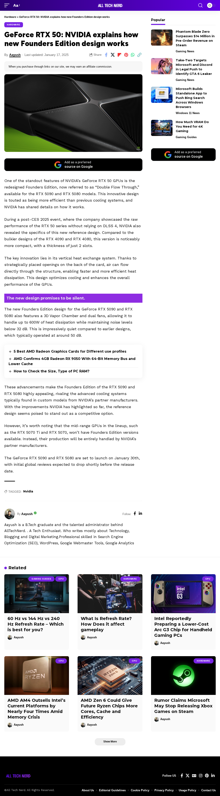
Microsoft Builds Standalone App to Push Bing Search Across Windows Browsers (191, 98)
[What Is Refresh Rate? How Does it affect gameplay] (110, 593)
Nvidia (28, 491)
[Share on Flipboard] (119, 54)
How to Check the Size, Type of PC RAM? (51, 371)
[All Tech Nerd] (110, 5)
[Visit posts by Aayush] (9, 514)
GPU (61, 579)
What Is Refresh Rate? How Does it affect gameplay (106, 624)
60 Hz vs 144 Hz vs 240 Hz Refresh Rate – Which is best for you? (36, 624)
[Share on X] (113, 54)
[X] (188, 775)
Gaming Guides (186, 137)
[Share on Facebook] (106, 54)
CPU (207, 579)
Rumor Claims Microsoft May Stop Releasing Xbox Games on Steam (183, 706)
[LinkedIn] (140, 514)
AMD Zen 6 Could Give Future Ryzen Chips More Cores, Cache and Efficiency (109, 709)
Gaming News (185, 51)
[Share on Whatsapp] (133, 54)
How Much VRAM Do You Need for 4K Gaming (192, 126)
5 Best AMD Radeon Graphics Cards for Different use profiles (70, 351)
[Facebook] (134, 514)
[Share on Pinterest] (126, 54)
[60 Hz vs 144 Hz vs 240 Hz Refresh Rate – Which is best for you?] (36, 593)
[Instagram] (200, 775)
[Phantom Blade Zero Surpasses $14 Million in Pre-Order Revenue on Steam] (162, 37)
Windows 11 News (188, 113)
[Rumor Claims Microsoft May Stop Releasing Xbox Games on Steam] (183, 675)
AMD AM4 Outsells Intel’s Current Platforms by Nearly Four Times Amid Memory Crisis (37, 709)
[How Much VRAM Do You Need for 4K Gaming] (162, 128)
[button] (8, 5)
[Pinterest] (207, 775)
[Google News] (194, 775)
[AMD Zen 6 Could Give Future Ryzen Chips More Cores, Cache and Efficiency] (110, 675)
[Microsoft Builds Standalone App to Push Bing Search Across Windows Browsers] (162, 95)
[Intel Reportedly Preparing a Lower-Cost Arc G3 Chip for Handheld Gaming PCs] (183, 593)
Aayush (15, 55)
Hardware (10, 17)
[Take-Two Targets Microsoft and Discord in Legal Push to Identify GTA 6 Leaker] (162, 66)
